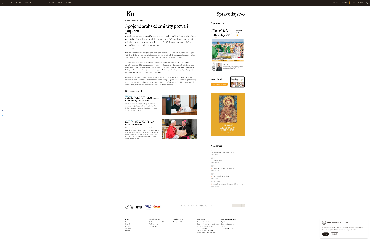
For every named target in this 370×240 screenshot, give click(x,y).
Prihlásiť (353, 3)
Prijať (325, 234)
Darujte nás (153, 226)
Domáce (214, 150)
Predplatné (361, 3)
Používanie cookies (227, 228)
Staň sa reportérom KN (156, 222)
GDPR (223, 226)
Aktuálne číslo (177, 222)
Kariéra (127, 226)
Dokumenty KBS (202, 228)
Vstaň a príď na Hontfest (221, 176)
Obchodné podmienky (228, 224)
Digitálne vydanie (226, 222)
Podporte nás (153, 224)
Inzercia (335, 2)
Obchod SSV (344, 2)
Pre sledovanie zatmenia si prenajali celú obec (227, 184)
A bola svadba (217, 160)
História (127, 230)
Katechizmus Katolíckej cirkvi (206, 232)
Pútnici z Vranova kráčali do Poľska (223, 152)
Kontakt (127, 222)
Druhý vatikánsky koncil (205, 226)
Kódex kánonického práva (205, 230)
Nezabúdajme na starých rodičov (223, 168)
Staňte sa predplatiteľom (219, 84)
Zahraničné (215, 182)
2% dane (128, 228)
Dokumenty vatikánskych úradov (208, 224)
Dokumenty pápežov (204, 222)
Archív (237, 206)
